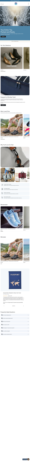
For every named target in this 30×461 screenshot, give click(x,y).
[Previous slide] (4, 306)
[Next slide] (23, 306)
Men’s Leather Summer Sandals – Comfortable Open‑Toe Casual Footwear (9, 136)
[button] (25, 459)
